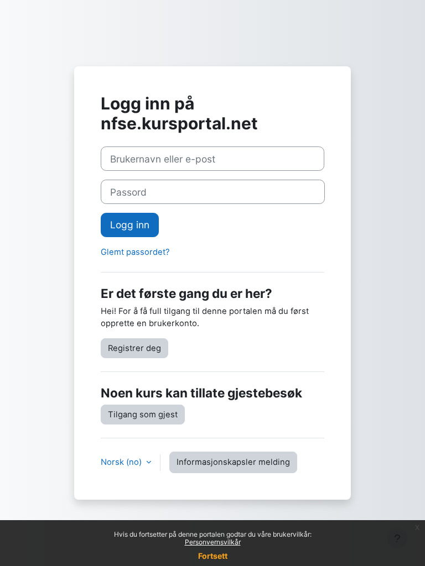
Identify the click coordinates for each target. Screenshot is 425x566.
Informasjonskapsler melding (233, 462)
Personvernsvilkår (213, 542)
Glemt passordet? (135, 252)
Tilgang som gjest (143, 415)
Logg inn (129, 224)
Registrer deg (134, 348)
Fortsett (212, 555)
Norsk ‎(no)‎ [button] (122, 462)
